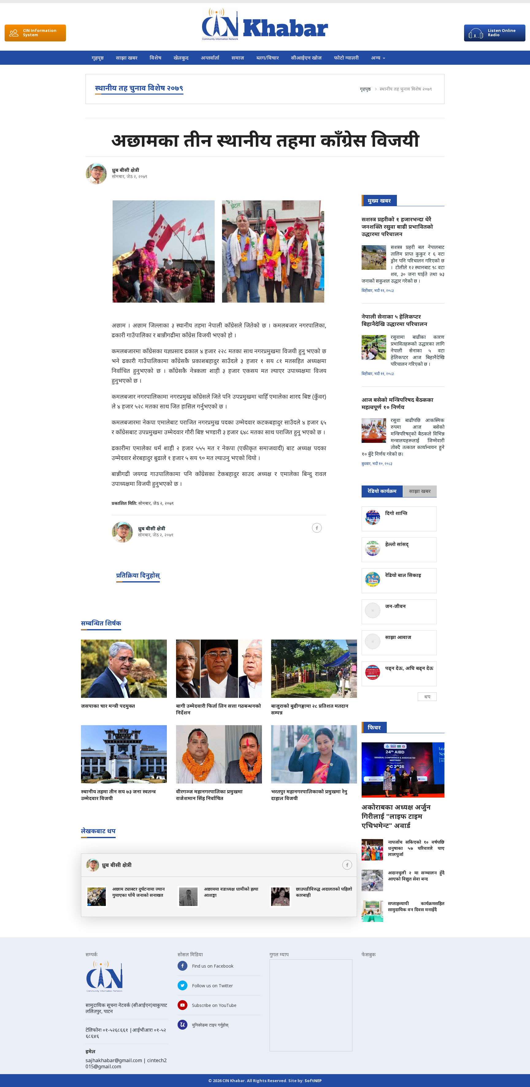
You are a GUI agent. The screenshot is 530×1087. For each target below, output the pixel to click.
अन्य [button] (376, 57)
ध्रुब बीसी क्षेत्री (125, 170)
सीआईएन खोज (306, 57)
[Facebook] (317, 528)
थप (427, 696)
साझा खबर (126, 57)
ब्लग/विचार (267, 57)
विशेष (155, 57)
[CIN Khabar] (264, 24)
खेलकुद (181, 57)
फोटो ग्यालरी (346, 57)
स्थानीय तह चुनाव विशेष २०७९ (406, 89)
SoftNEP (313, 1080)
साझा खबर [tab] (420, 491)
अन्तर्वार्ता (210, 57)
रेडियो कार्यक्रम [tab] (382, 491)
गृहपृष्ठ (98, 57)
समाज (238, 57)
